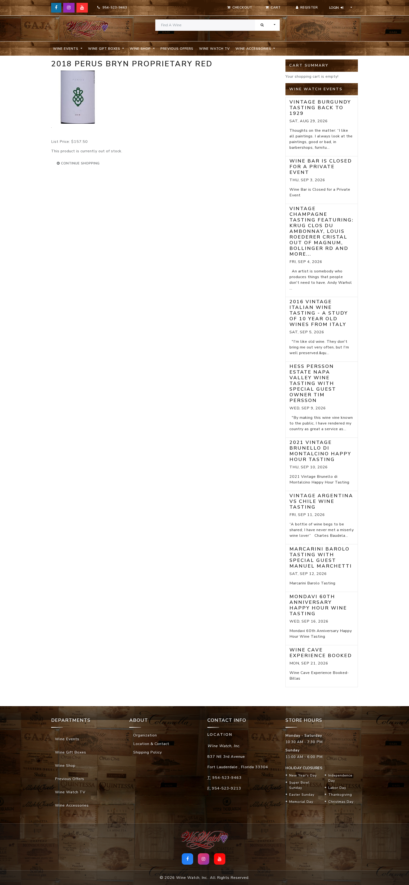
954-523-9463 (113, 7)
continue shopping (80, 163)
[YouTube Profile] (82, 8)
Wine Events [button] (66, 48)
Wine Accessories (72, 805)
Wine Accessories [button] (254, 48)
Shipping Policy (147, 752)
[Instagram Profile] (69, 8)
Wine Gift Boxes (70, 752)
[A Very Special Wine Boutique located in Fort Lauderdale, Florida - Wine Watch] (87, 28)
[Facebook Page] (56, 8)
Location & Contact (151, 743)
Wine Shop (65, 765)
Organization (145, 735)
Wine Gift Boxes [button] (104, 48)
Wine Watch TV (214, 48)
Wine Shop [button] (141, 48)
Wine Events (67, 739)
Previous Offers (176, 48)
